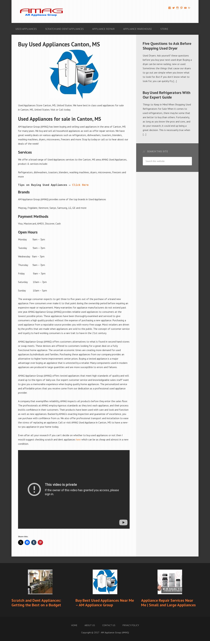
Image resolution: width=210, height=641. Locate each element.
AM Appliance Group (42, 11)
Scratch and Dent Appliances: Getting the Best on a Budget (36, 603)
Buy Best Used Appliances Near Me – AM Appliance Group (104, 603)
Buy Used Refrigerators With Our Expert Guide (166, 95)
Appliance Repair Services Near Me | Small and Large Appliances (168, 603)
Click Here (80, 184)
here (78, 439)
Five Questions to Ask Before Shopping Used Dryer (167, 46)
